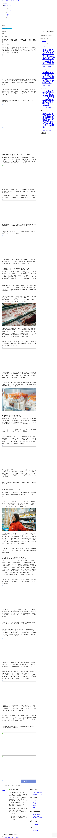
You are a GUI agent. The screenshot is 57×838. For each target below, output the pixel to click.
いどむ (9, 14)
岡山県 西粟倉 (36, 814)
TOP (13, 785)
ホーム (6, 3)
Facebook (35, 830)
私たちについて (8, 5)
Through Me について (38, 792)
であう (9, 17)
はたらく (9, 12)
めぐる (9, 15)
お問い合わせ (36, 824)
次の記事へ (18, 785)
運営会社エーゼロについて (39, 794)
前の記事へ (7, 785)
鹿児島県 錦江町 (37, 818)
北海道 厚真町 (36, 816)
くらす (9, 10)
